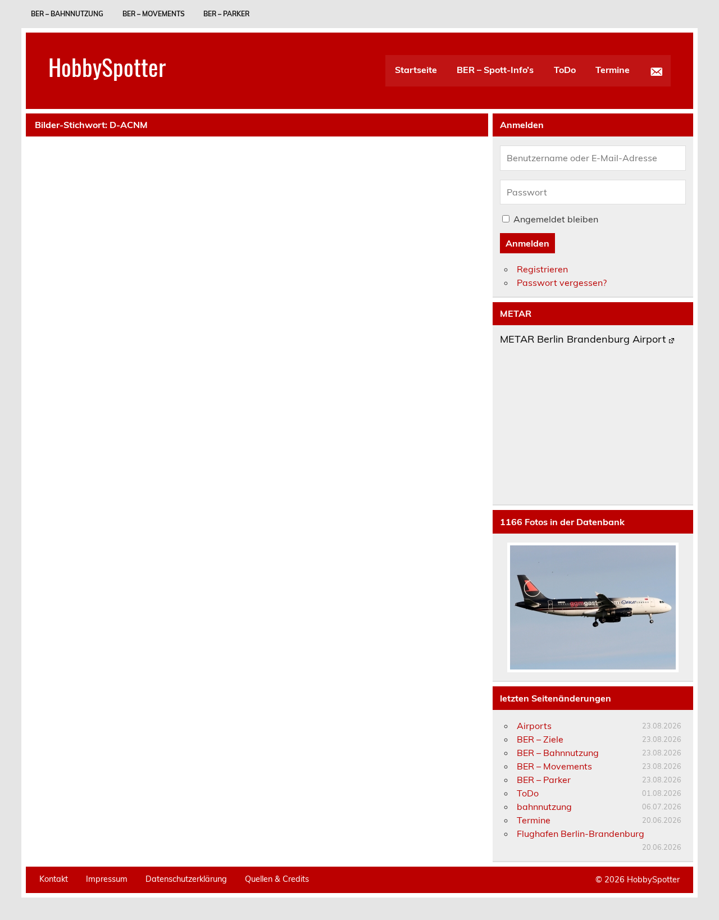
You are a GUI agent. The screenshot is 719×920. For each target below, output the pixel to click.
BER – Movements (153, 14)
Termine (612, 69)
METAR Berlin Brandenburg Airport (583, 339)
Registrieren (542, 269)
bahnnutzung (544, 806)
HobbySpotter (107, 66)
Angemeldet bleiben (555, 219)
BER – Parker (226, 14)
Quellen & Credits (277, 879)
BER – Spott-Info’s (495, 69)
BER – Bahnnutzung (67, 14)
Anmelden (527, 243)
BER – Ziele (540, 739)
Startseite (416, 69)
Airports (534, 725)
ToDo (565, 69)
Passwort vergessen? (562, 282)
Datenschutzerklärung (186, 879)
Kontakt (53, 879)
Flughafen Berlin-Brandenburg (580, 833)
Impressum (107, 879)
